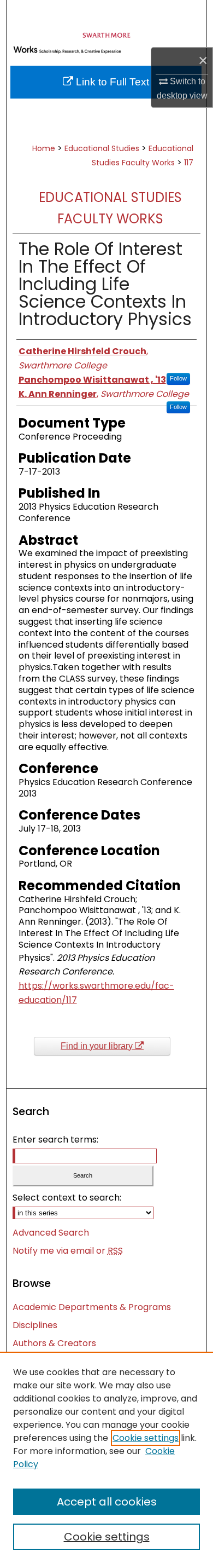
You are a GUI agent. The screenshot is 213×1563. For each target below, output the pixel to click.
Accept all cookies (107, 1501)
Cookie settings (146, 1438)
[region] (106, 1457)
